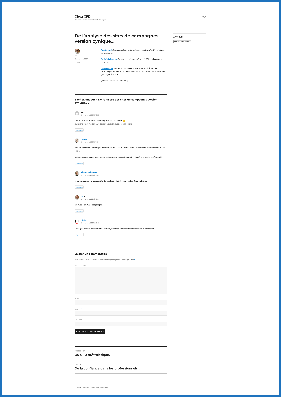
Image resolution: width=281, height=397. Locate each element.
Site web (79, 320)
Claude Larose (107, 68)
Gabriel (84, 139)
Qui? (204, 17)
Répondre (79, 130)
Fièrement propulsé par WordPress (95, 387)
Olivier (84, 220)
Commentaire (81, 265)
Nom (77, 298)
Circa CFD (83, 16)
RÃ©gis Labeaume (109, 59)
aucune (77, 62)
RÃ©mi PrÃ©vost (89, 172)
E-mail (78, 309)
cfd (76, 56)
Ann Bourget (106, 50)
